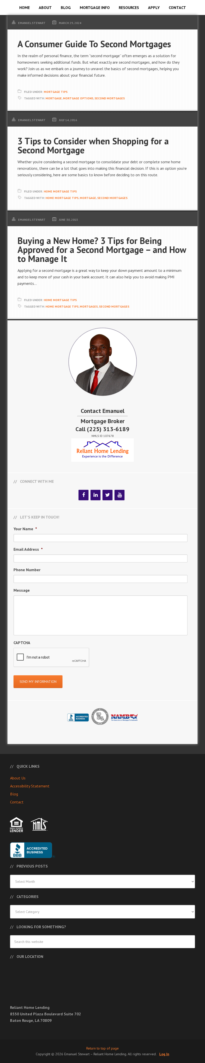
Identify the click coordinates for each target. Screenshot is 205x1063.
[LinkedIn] (95, 495)
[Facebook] (83, 495)
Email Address (28, 549)
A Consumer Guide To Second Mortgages (94, 44)
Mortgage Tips (56, 92)
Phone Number (27, 569)
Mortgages (89, 306)
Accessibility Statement (30, 785)
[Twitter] (107, 495)
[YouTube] (119, 495)
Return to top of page (102, 1048)
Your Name (25, 528)
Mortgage (54, 98)
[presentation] (52, 657)
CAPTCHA (22, 642)
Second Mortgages (109, 98)
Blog (14, 793)
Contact (17, 801)
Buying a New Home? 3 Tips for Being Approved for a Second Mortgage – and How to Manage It (102, 249)
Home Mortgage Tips (60, 191)
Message (22, 590)
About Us (18, 777)
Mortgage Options (78, 98)
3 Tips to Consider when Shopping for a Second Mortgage (93, 145)
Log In (164, 1054)
